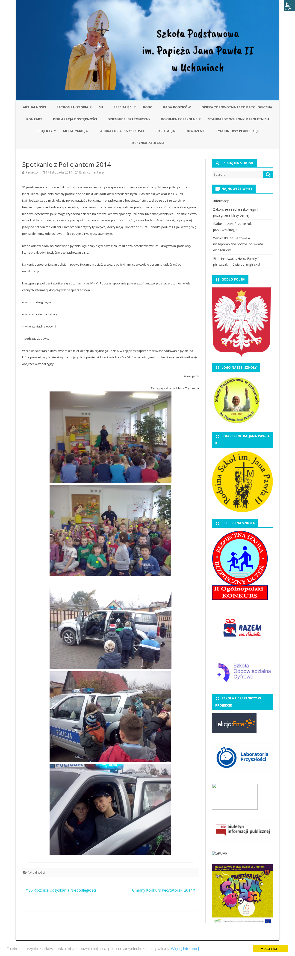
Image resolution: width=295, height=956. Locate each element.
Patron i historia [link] (72, 107)
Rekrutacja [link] (164, 131)
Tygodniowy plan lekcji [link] (237, 131)
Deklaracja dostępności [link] (75, 119)
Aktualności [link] (34, 107)
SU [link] (101, 107)
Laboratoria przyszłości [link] (121, 131)
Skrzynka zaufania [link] (147, 143)
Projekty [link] (44, 131)
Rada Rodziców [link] (177, 107)
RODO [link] (148, 107)
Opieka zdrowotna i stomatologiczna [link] (236, 107)
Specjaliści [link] (123, 107)
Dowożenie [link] (195, 131)
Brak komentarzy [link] (92, 172)
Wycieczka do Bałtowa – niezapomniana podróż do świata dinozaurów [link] (238, 244)
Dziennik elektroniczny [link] (129, 119)
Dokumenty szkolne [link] (179, 119)
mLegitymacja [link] (75, 131)
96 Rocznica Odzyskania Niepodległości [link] (62, 890)
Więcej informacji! (185, 948)
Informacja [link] (221, 201)
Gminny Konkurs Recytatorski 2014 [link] (162, 890)
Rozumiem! (270, 948)
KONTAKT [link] (34, 119)
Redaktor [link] (32, 172)
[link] (289, 5)
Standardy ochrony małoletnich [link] (238, 119)
